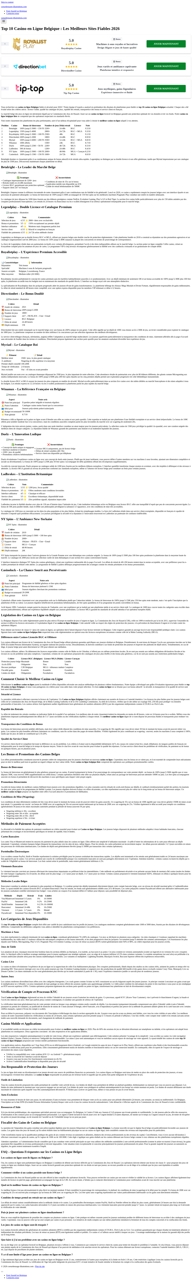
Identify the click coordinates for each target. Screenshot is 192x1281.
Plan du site (40, 1266)
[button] (166, 43)
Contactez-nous (12, 13)
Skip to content (7, 2)
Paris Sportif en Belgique (16, 11)
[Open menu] (3, 21)
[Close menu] (2, 1271)
